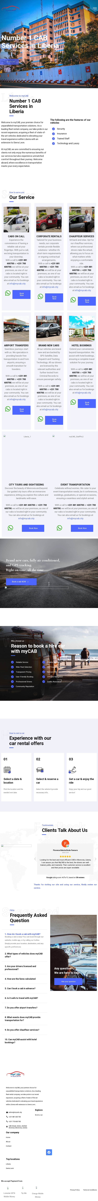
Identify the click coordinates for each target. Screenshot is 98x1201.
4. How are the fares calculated (20, 979)
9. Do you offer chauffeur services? (22, 1030)
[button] (21, 294)
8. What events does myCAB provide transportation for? (22, 1019)
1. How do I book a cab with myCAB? (22, 934)
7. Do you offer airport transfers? (21, 1007)
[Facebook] (49, 1152)
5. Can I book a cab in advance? (20, 988)
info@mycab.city (17, 283)
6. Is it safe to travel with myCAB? (21, 998)
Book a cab (13, 61)
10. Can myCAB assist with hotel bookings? (21, 1041)
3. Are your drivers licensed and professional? (20, 968)
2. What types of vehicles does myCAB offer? (24, 955)
